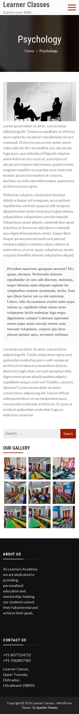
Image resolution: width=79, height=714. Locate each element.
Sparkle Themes (47, 707)
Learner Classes (26, 4)
